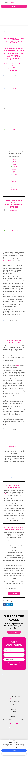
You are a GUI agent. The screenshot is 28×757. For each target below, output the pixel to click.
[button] (24, 2)
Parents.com (8, 493)
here (21, 473)
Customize (14, 754)
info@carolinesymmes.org (13, 155)
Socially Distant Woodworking (14, 280)
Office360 (17, 365)
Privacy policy (16, 747)
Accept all (14, 750)
